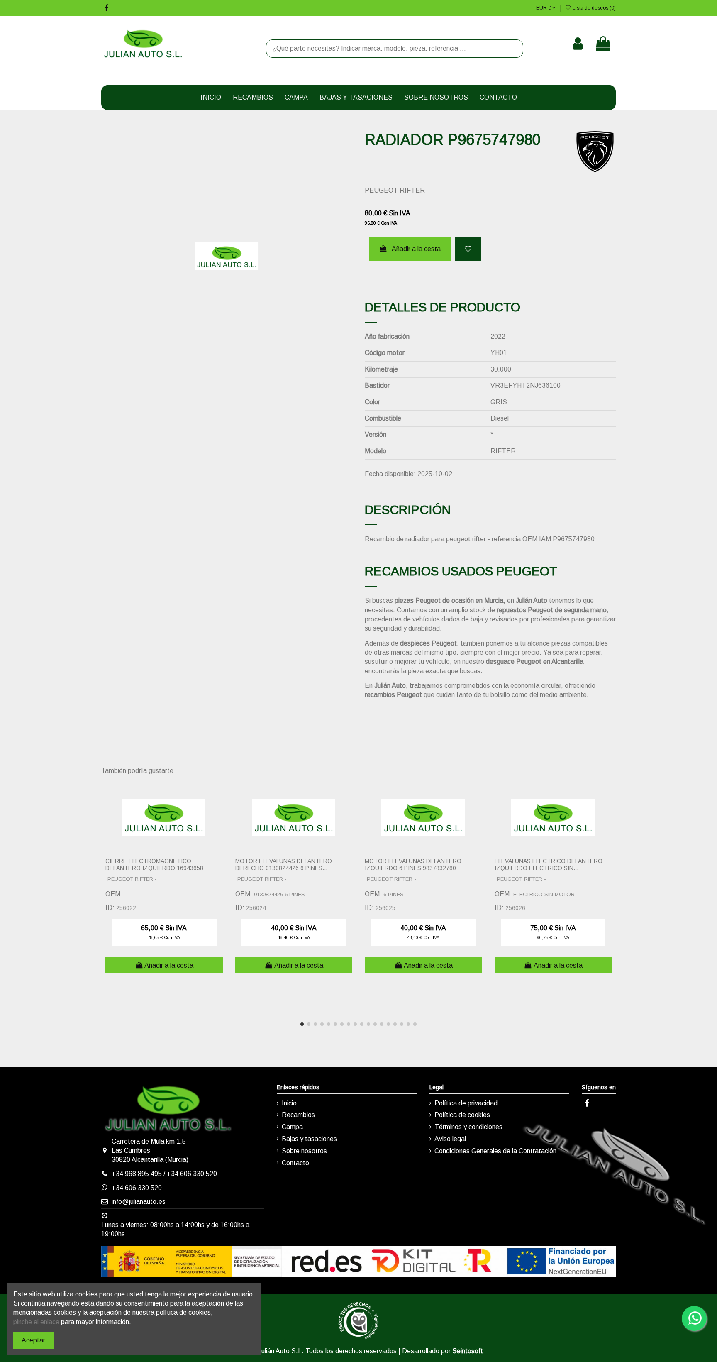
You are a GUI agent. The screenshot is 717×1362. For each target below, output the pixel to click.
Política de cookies (462, 1114)
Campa (292, 1126)
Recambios (298, 1114)
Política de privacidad (466, 1103)
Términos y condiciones (468, 1126)
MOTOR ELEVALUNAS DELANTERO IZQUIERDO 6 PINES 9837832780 (413, 864)
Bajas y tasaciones (309, 1138)
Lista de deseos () (593, 8)
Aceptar (33, 1340)
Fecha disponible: (390, 473)
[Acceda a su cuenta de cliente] (577, 43)
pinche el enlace (36, 1321)
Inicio (289, 1103)
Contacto (295, 1162)
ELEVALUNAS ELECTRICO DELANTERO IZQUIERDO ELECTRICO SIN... (548, 864)
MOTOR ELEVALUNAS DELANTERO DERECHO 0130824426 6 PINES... (283, 864)
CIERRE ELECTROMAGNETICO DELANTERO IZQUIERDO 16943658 (154, 864)
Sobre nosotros (304, 1150)
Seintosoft (467, 1351)
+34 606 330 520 (192, 1173)
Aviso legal (450, 1138)
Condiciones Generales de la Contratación (495, 1150)
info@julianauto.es (139, 1201)
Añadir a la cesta (416, 248)
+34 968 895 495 (137, 1173)
